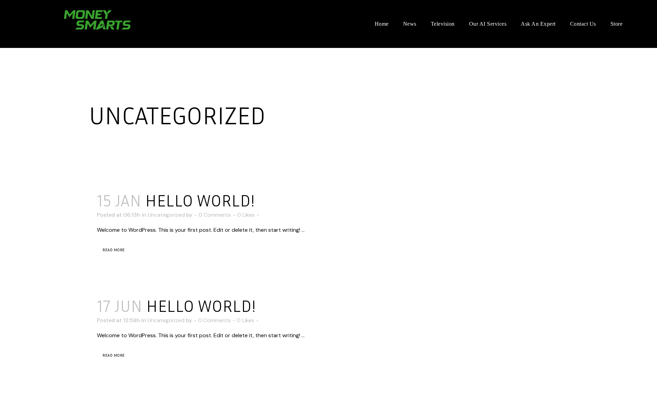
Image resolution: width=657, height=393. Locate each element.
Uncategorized (166, 214)
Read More (114, 249)
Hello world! (200, 200)
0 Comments (214, 214)
